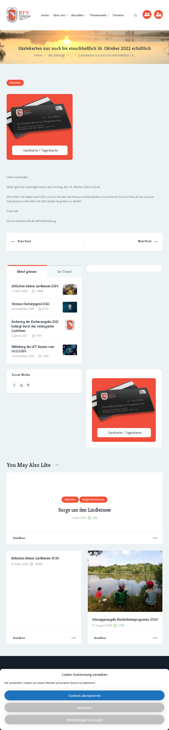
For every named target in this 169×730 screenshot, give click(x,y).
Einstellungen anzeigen (84, 719)
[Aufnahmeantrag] (147, 14)
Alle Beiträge (56, 55)
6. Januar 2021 (19, 336)
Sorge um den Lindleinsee (84, 510)
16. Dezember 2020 (22, 356)
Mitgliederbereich (93, 499)
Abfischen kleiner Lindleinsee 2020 (34, 286)
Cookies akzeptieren (84, 695)
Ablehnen (84, 707)
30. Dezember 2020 (22, 309)
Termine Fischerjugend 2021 (30, 304)
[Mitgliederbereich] (158, 14)
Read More (19, 538)
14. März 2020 (19, 291)
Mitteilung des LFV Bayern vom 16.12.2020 (32, 349)
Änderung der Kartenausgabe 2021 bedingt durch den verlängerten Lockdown (35, 326)
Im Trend (64, 271)
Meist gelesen (27, 271)
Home (38, 55)
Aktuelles (15, 83)
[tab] (27, 271)
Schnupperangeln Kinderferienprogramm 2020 (125, 619)
